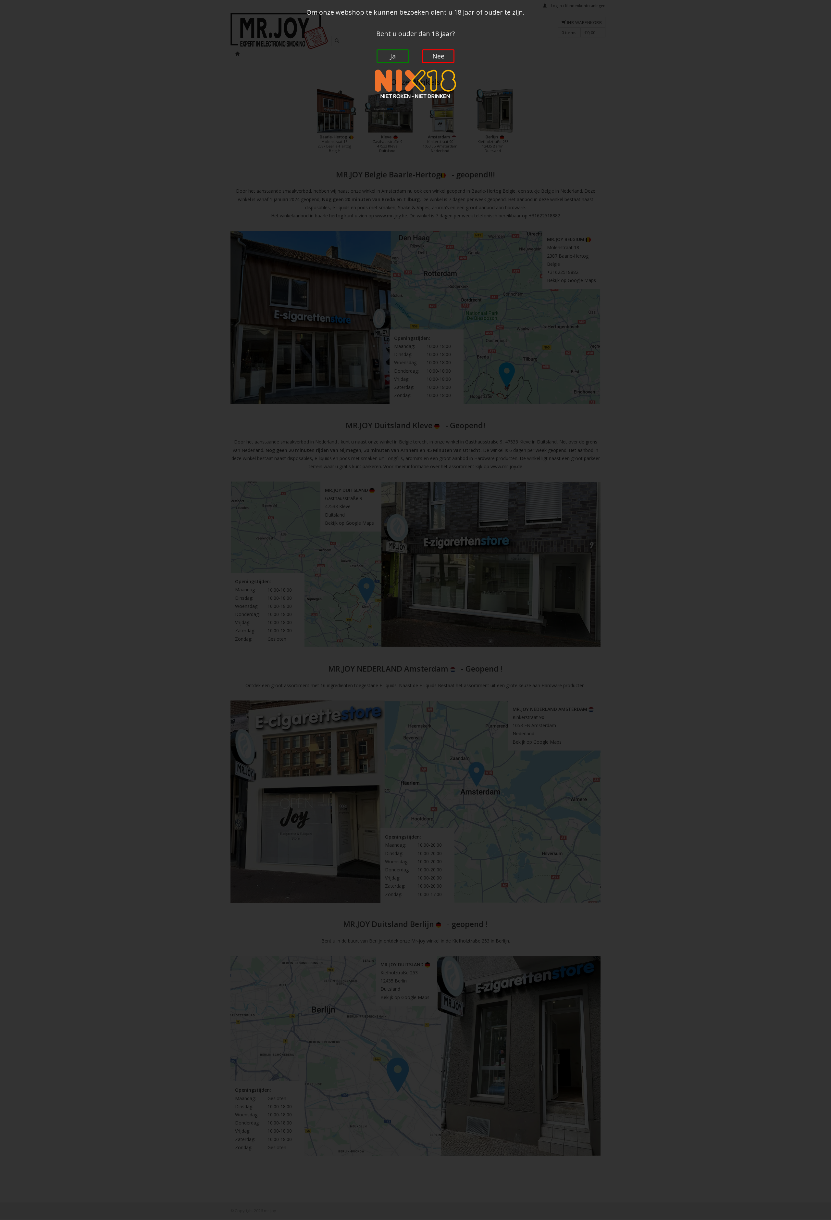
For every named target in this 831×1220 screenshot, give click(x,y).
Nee (438, 56)
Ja (393, 56)
